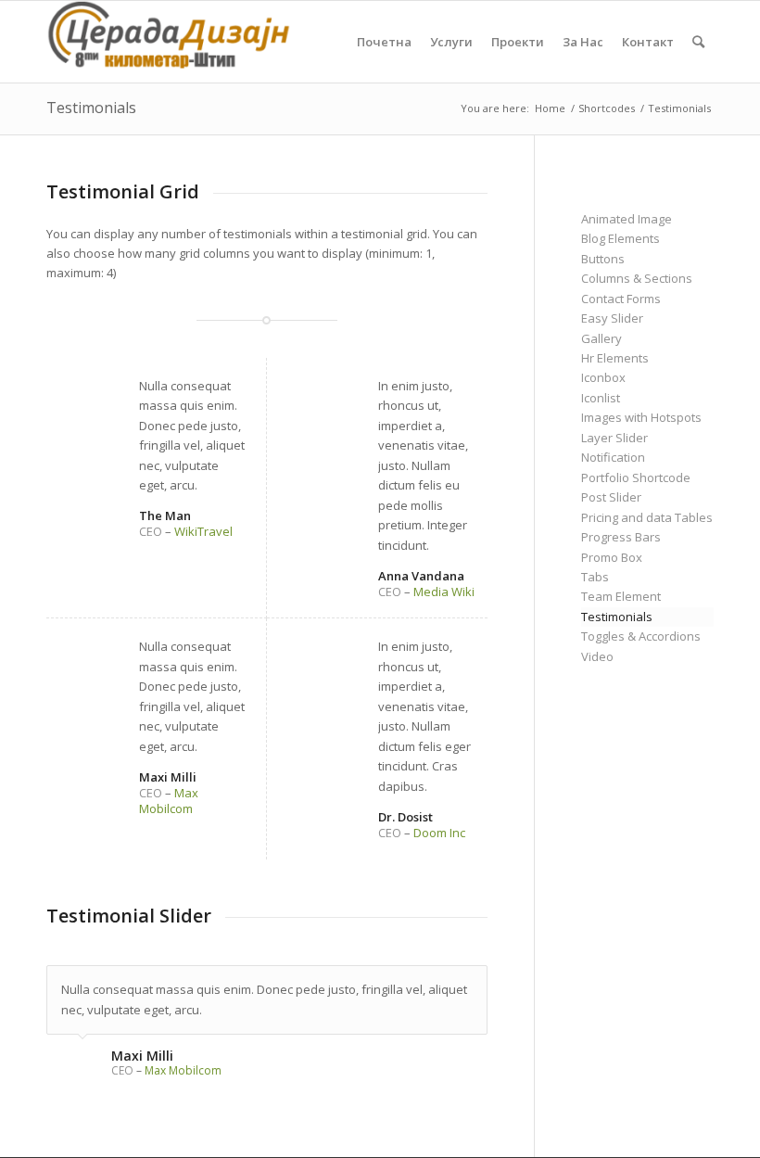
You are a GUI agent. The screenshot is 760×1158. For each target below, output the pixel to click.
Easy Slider (612, 318)
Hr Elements (615, 358)
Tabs (595, 576)
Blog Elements (620, 238)
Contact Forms (621, 298)
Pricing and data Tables (647, 517)
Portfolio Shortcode (635, 477)
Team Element (621, 596)
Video (597, 656)
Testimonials (91, 107)
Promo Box (611, 557)
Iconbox (603, 377)
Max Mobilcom (168, 800)
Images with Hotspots (641, 417)
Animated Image (626, 218)
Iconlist (600, 397)
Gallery (601, 338)
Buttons (603, 258)
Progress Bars (621, 536)
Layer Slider (614, 437)
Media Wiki (444, 591)
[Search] (698, 42)
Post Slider (611, 497)
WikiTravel (203, 531)
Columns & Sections (636, 278)
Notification (613, 457)
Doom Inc (439, 832)
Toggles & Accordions (641, 636)
